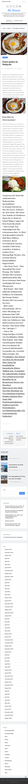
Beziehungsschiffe (9, 730)
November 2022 (9, 643)
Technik (7, 757)
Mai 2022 (7, 661)
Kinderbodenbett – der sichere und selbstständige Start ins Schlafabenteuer (14, 516)
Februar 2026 (8, 549)
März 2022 (7, 667)
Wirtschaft (7, 766)
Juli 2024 (7, 582)
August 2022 (8, 652)
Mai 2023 (7, 625)
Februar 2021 (8, 706)
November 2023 (9, 606)
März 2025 (7, 564)
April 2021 (7, 700)
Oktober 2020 (8, 718)
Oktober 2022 (8, 646)
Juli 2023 (7, 619)
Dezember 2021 (9, 676)
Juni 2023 (7, 622)
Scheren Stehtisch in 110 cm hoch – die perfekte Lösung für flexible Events (14, 506)
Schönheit (7, 754)
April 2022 (7, 664)
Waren (6, 763)
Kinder (6, 739)
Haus (6, 736)
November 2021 (9, 679)
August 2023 (8, 615)
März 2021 (7, 703)
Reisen (5, 57)
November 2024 (9, 570)
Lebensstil (7, 745)
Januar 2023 (8, 637)
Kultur (6, 742)
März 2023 (7, 631)
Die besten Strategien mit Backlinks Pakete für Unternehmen (14, 511)
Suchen (4, 489)
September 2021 (9, 685)
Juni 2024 (7, 585)
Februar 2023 (8, 634)
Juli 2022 (7, 655)
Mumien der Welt (6, 1)
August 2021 (8, 688)
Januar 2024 (8, 600)
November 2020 (9, 715)
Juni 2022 (7, 658)
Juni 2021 (7, 694)
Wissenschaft (8, 769)
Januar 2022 (8, 673)
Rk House (14, 10)
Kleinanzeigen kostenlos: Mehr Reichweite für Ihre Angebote (13, 524)
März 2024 (7, 594)
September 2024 (9, 576)
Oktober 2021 (8, 682)
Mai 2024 (7, 588)
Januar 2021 (8, 709)
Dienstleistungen (9, 733)
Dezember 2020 (9, 712)
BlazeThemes (14, 782)
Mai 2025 (7, 561)
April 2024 (7, 591)
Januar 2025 (8, 567)
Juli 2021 (7, 691)
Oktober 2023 (8, 609)
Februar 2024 (8, 597)
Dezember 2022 (9, 640)
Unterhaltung (8, 760)
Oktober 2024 (8, 573)
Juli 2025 (7, 558)
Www (6, 772)
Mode (6, 748)
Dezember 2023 (9, 603)
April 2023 (7, 628)
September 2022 (9, 649)
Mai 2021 (7, 697)
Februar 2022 (8, 670)
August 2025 (8, 555)
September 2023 (9, 613)
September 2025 (9, 552)
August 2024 (8, 579)
